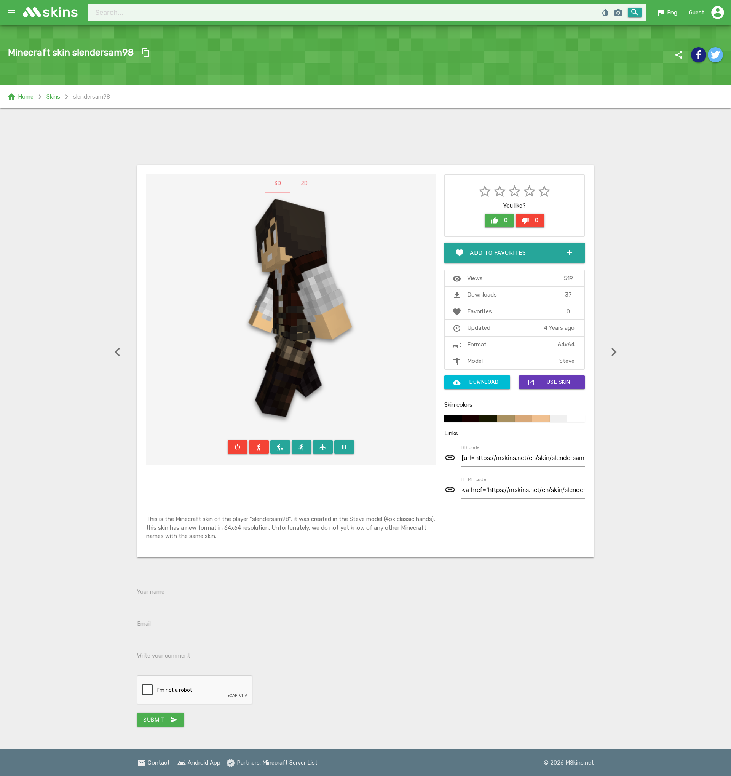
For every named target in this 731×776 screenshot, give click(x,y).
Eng (666, 12)
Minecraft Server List (290, 762)
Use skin (548, 382)
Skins (53, 96)
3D (277, 183)
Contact (153, 762)
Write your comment (163, 655)
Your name (150, 591)
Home (20, 96)
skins (61, 12)
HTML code (473, 479)
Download (476, 382)
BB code (470, 447)
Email (144, 623)
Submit (160, 719)
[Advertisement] (365, 137)
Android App (198, 762)
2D (304, 183)
